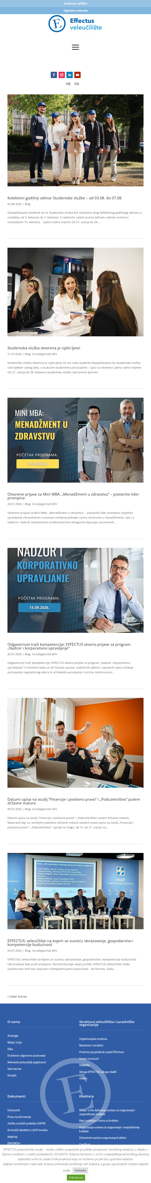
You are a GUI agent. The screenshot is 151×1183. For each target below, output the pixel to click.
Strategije (12, 1036)
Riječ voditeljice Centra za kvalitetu (98, 1120)
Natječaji (12, 1137)
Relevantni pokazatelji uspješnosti (26, 1062)
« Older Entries (17, 996)
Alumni (83, 1078)
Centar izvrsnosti (89, 1059)
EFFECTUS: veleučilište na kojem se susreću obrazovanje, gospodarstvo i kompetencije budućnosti (70, 942)
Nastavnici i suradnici (91, 1045)
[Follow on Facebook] (54, 75)
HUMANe (84, 1065)
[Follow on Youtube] (77, 75)
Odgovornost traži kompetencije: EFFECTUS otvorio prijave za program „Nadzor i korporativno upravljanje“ (69, 646)
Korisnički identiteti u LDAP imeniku (27, 1130)
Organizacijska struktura (93, 1039)
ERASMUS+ (13, 1143)
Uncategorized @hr (44, 354)
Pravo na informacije (19, 1117)
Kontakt (11, 1075)
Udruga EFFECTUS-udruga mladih (98, 1072)
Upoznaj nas (14, 1069)
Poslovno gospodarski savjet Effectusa (101, 1052)
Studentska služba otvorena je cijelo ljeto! (43, 347)
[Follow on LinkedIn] (69, 75)
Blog (27, 204)
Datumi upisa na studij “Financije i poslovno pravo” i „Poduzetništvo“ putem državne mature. (73, 801)
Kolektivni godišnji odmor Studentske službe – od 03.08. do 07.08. (64, 198)
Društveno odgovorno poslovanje (26, 1055)
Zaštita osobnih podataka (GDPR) (26, 1123)
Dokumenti (13, 1110)
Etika (10, 1049)
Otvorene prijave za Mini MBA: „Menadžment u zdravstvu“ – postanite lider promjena (73, 496)
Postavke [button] (80, 1170)
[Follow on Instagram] (62, 75)
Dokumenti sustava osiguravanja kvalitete (102, 1138)
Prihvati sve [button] (76, 1177)
